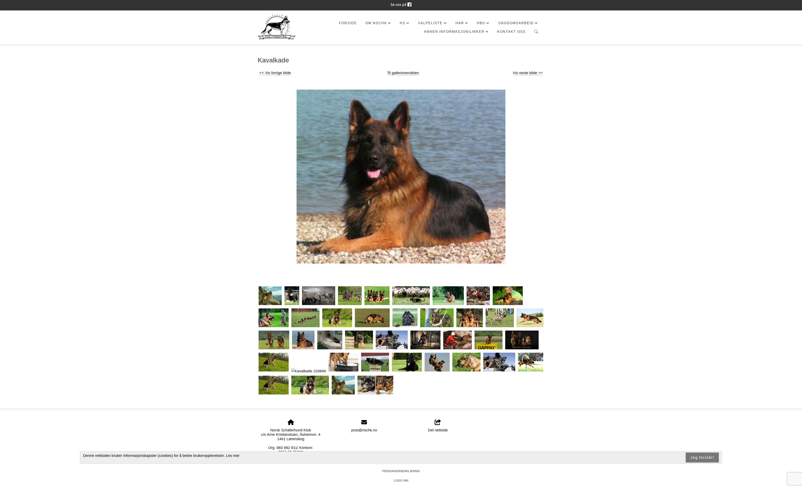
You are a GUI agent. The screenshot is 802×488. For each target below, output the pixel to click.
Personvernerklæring (401, 471)
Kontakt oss (511, 31)
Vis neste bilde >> (528, 73)
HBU (483, 24)
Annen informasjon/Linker (456, 33)
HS (405, 24)
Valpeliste (432, 24)
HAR (462, 24)
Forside (348, 23)
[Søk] (536, 31)
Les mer (233, 456)
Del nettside (438, 430)
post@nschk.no (364, 430)
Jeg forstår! (702, 457)
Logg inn (401, 480)
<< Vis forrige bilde (275, 73)
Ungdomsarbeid (518, 24)
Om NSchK (378, 24)
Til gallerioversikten (403, 73)
